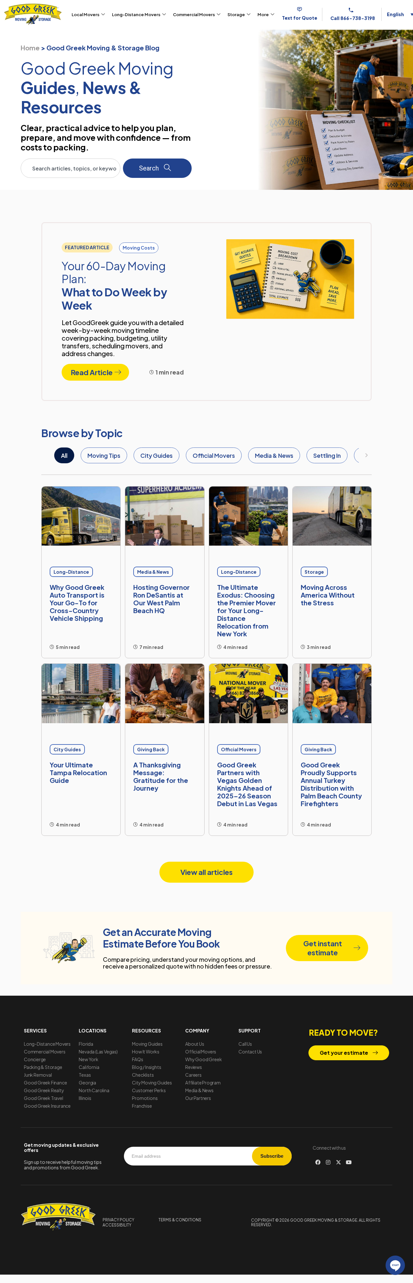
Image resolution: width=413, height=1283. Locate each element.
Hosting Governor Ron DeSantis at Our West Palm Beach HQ (161, 598)
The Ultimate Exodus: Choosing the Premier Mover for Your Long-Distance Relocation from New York (246, 610)
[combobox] (70, 168)
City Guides (156, 455)
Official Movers (214, 455)
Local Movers (85, 14)
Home (30, 48)
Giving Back (151, 749)
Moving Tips (103, 455)
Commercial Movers (194, 14)
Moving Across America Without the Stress (328, 595)
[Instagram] (328, 1162)
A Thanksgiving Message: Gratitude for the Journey (160, 776)
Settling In (327, 455)
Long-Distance (71, 572)
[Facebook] (318, 1162)
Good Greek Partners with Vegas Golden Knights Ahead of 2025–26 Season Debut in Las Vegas (247, 784)
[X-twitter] (338, 1162)
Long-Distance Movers (136, 14)
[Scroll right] (366, 455)
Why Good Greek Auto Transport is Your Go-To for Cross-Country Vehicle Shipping (77, 602)
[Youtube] (349, 1162)
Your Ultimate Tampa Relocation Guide (78, 772)
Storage (236, 14)
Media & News (274, 455)
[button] (87, 247)
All (64, 455)
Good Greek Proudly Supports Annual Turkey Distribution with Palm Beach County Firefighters (331, 784)
